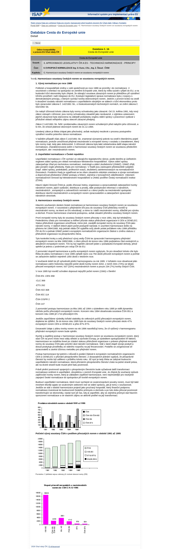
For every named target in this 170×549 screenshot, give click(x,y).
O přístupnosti (54, 547)
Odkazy (115, 23)
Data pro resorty (63, 23)
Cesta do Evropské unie (67, 26)
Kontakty (122, 23)
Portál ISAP (35, 26)
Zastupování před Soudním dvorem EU (86, 23)
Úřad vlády (107, 23)
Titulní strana (36, 23)
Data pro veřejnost (48, 23)
